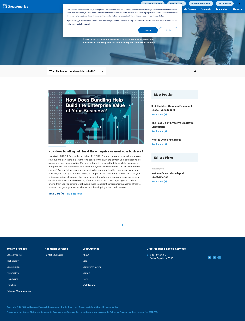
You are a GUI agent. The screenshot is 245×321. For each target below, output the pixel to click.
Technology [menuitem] (13, 260)
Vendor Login (176, 3)
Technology (222, 9)
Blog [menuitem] (85, 260)
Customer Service (153, 3)
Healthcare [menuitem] (12, 278)
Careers (237, 9)
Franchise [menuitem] (11, 284)
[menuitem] (89, 284)
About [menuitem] (86, 254)
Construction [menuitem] (13, 266)
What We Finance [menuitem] (17, 248)
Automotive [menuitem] (13, 272)
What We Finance (187, 9)
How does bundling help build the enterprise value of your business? (95, 151)
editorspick (157, 168)
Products (206, 9)
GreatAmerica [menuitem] (91, 248)
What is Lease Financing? (166, 139)
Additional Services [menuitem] (56, 248)
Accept (148, 30)
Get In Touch (225, 3)
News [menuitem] (86, 278)
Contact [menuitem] (86, 272)
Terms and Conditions (90, 307)
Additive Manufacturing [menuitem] (19, 290)
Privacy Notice (110, 307)
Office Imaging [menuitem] (14, 254)
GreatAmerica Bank (200, 3)
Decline (169, 30)
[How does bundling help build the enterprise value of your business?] (96, 117)
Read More (54, 193)
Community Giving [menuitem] (92, 266)
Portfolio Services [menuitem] (54, 254)
